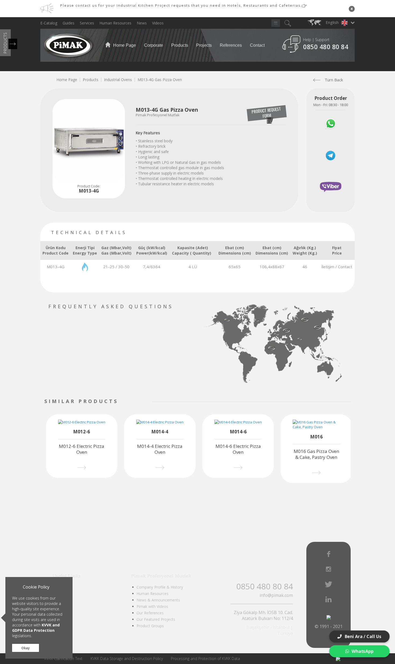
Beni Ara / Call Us (363, 636)
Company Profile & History (160, 587)
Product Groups (150, 625)
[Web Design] (338, 658)
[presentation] (132, 402)
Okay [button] (25, 648)
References (231, 45)
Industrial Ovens (118, 79)
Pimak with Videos (152, 606)
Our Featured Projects (156, 619)
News (142, 23)
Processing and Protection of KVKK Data (205, 658)
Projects (204, 45)
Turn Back (334, 79)
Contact (257, 45)
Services (87, 23)
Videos (158, 23)
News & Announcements (158, 600)
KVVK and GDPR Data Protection (36, 627)
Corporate (153, 45)
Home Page (124, 45)
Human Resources (115, 23)
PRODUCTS (5, 42)
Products (179, 45)
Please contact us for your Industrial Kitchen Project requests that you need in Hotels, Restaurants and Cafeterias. (181, 5)
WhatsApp (363, 651)
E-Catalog (48, 23)
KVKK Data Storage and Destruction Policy (127, 658)
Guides (68, 23)
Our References (150, 612)
